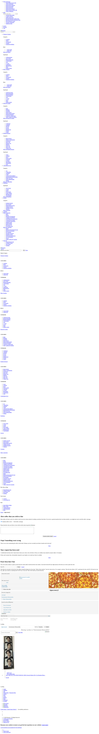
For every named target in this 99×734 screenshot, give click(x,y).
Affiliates (5, 690)
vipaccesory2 (4, 627)
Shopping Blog (12, 692)
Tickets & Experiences (10, 235)
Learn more (45, 725)
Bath (7, 108)
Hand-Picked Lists (10, 241)
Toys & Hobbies (9, 237)
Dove (7, 157)
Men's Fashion (6, 69)
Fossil (7, 190)
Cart (4, 28)
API (4, 691)
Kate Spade (8, 191)
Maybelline (8, 162)
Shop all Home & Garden (8, 118)
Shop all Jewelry (6, 210)
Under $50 (9, 50)
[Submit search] (17, 14)
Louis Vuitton (9, 193)
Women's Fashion (7, 34)
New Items (8, 244)
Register (5, 27)
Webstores (5, 700)
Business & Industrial (10, 216)
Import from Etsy (9, 7)
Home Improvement (10, 113)
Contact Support (6, 507)
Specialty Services (10, 233)
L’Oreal (7, 160)
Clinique (8, 155)
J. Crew (7, 63)
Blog (4, 510)
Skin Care (8, 147)
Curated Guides (9, 243)
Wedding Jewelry (9, 208)
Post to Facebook (7, 605)
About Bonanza (6, 508)
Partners (5, 697)
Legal (4, 696)
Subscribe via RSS (7, 609)
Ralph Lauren (9, 68)
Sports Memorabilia (10, 179)
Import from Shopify (10, 8)
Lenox (7, 132)
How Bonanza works (10, 21)
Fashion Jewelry (9, 203)
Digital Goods (9, 222)
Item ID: (2, 566)
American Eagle (9, 92)
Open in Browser (7, 732)
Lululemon (8, 64)
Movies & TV (9, 225)
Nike (7, 67)
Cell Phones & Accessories (11, 218)
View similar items (11, 674)
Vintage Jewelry (9, 206)
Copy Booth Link (7, 607)
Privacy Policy (6, 721)
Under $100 (9, 49)
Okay (49, 545)
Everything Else (9, 226)
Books (7, 215)
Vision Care (8, 148)
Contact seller (4, 586)
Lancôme (8, 159)
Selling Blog (6, 692)
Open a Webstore (9, 11)
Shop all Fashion (6, 52)
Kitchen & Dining (10, 114)
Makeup (7, 144)
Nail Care (8, 145)
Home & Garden (6, 103)
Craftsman (8, 123)
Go (24, 250)
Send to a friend (6, 612)
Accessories (8, 42)
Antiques (8, 173)
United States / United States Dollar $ (9, 709)
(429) (5, 582)
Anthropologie (9, 57)
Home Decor (8, 112)
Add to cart (9, 672)
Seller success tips (10, 17)
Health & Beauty (6, 133)
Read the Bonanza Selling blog (12, 18)
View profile (4, 585)
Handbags (5, 183)
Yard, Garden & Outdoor (11, 117)
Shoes (7, 40)
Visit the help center (10, 15)
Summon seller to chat (7, 521)
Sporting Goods (9, 234)
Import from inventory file (11, 10)
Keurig (7, 128)
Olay (7, 164)
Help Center (5, 506)
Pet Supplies (8, 232)
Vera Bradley (9, 195)
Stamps (7, 180)
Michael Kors (9, 65)
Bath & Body (9, 138)
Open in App (6, 731)
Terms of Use (6, 722)
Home (2, 512)
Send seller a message (18, 521)
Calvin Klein (8, 61)
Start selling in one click (11, 2)
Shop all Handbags (7, 196)
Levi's (7, 99)
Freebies (7, 245)
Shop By (5, 240)
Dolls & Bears (9, 223)
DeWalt (7, 126)
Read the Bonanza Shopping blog (13, 20)
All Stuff (3, 595)
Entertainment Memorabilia (12, 177)
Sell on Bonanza (6, 1)
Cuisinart (8, 124)
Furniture (8, 111)
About (4, 689)
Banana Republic (9, 59)
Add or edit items (9, 4)
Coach (7, 189)
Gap (7, 62)
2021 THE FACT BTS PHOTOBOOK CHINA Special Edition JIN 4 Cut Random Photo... (25, 675)
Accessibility (6, 719)
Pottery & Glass (9, 178)
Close (26, 250)
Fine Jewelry (8, 204)
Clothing (8, 39)
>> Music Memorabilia (6, 599)
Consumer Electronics (10, 221)
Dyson (7, 127)
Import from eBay (10, 6)
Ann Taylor (8, 58)
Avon (7, 154)
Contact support (9, 16)
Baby (7, 214)
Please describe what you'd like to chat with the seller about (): (15, 525)
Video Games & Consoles (11, 239)
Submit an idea (9, 23)
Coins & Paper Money (10, 175)
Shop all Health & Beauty (8, 149)
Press (4, 698)
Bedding (8, 109)
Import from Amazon (10, 5)
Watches (7, 209)
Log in (4, 25)
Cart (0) (5, 498)
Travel (7, 238)
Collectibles (8, 172)
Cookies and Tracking (8, 718)
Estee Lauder (9, 158)
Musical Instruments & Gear (12, 229)
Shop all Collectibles (7, 181)
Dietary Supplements (10, 139)
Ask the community (10, 22)
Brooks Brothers (9, 95)
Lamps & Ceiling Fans (11, 115)
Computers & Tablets (10, 220)
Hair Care (8, 142)
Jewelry (5, 198)
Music (7, 228)
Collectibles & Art (7, 165)
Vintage (7, 43)
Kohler (7, 130)
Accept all (3, 727)
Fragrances (8, 141)
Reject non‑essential (9, 727)
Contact (5, 694)
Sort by (36, 626)
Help (4, 12)
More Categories (6, 212)
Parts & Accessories (10, 231)
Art (6, 170)
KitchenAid (8, 129)
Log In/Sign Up (6, 500)
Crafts (7, 174)
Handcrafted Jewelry (10, 205)
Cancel (54, 536)
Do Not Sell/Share (18, 727)
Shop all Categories (7, 227)
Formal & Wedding (10, 44)
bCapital (5, 701)
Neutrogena (8, 163)
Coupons (5, 211)
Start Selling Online (7, 505)
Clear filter (20, 632)
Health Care (8, 143)
